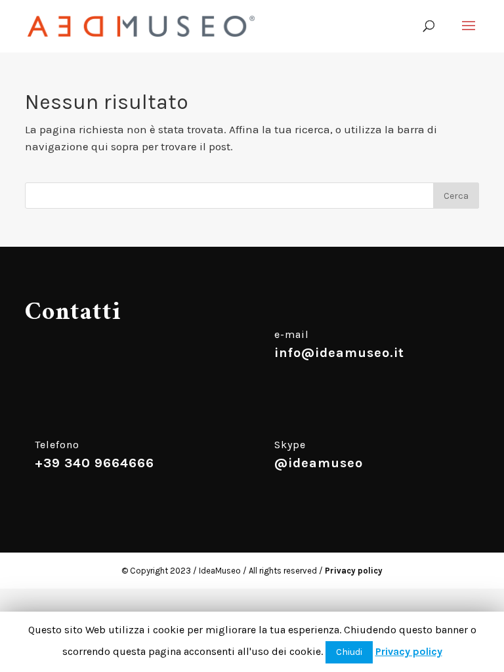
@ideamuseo (318, 463)
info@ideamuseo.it (339, 352)
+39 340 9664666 (94, 463)
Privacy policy (354, 571)
